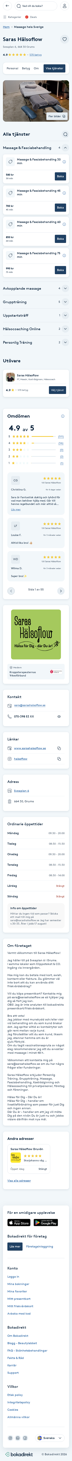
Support (13, 1372)
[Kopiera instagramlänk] (59, 759)
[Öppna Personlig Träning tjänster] (65, 342)
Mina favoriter (17, 1291)
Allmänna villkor (18, 1417)
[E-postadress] (37, 705)
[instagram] (10, 1438)
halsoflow (20, 759)
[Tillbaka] (7, 5)
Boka (60, 176)
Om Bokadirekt (17, 1336)
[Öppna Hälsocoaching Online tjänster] (65, 329)
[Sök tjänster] (65, 134)
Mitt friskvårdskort (20, 1306)
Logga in (13, 1276)
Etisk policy (15, 1395)
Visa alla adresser (19, 1180)
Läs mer (16, 509)
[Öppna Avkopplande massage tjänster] (65, 288)
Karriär (11, 1365)
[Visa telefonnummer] (59, 716)
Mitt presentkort (18, 1299)
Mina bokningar (18, 1284)
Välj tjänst (57, 390)
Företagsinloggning (39, 1246)
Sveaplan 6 (21, 791)
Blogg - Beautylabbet (22, 1343)
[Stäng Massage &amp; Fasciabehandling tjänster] (65, 147)
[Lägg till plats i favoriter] (64, 39)
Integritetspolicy (18, 1402)
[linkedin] (18, 1438)
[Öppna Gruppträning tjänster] (65, 302)
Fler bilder (55, 116)
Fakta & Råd (15, 1358)
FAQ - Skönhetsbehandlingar (27, 1350)
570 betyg (36, 54)
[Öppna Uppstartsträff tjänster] (65, 315)
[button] (36, 168)
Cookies (12, 1409)
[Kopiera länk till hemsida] (59, 748)
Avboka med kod (19, 1313)
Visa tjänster (54, 68)
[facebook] (25, 1438)
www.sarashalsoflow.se (30, 748)
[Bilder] (36, 634)
